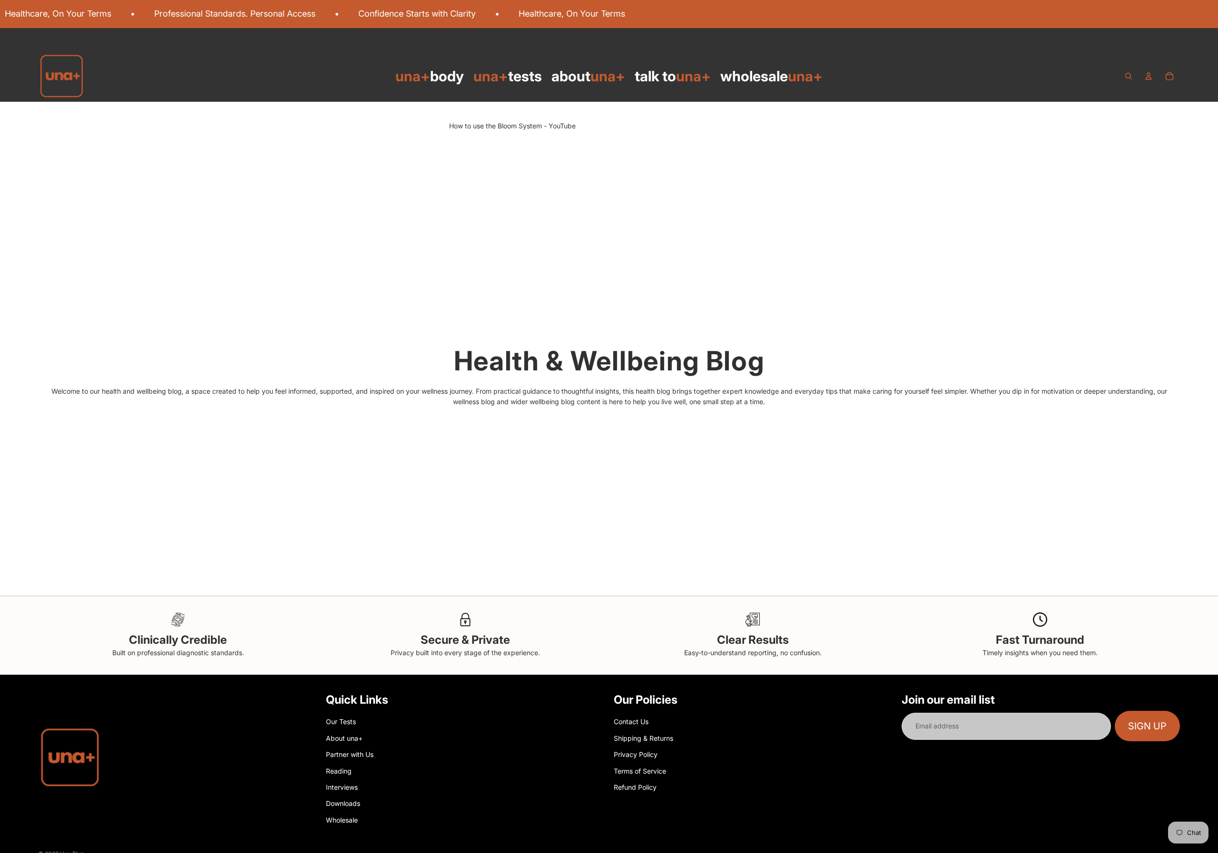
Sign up (1147, 726)
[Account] (1148, 76)
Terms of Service (640, 770)
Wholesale (342, 819)
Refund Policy (635, 787)
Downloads (343, 803)
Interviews (342, 787)
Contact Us (631, 721)
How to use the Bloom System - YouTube (512, 126)
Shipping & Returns (643, 738)
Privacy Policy (636, 754)
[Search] (1128, 76)
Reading (339, 770)
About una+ (344, 738)
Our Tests (341, 721)
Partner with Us (349, 754)
